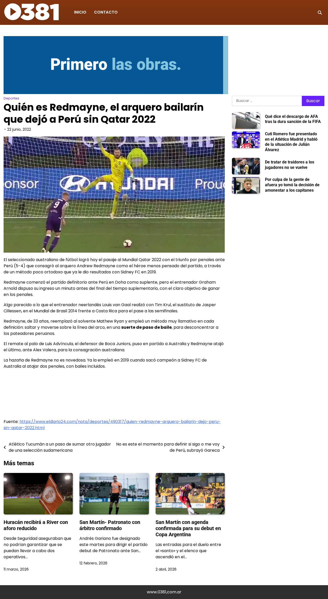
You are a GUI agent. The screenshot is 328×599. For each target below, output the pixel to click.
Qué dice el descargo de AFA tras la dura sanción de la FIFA (293, 119)
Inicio (80, 12)
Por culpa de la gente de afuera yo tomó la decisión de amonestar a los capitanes (292, 185)
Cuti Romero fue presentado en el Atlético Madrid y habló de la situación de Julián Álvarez (291, 141)
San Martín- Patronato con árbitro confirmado (109, 525)
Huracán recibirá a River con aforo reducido (36, 525)
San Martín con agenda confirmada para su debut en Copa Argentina (188, 528)
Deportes (11, 98)
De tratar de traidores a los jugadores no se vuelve (289, 165)
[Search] (319, 12)
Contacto (106, 12)
